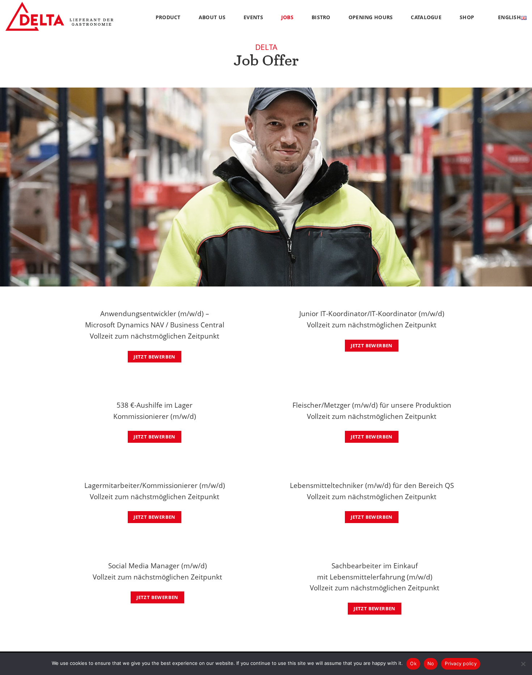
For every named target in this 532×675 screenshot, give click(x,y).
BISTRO (321, 17)
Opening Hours (371, 17)
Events (253, 17)
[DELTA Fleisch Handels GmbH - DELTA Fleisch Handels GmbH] (63, 16)
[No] (523, 666)
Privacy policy (461, 663)
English (509, 17)
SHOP (467, 17)
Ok (413, 663)
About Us (212, 17)
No (430, 663)
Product (168, 17)
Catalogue (426, 17)
